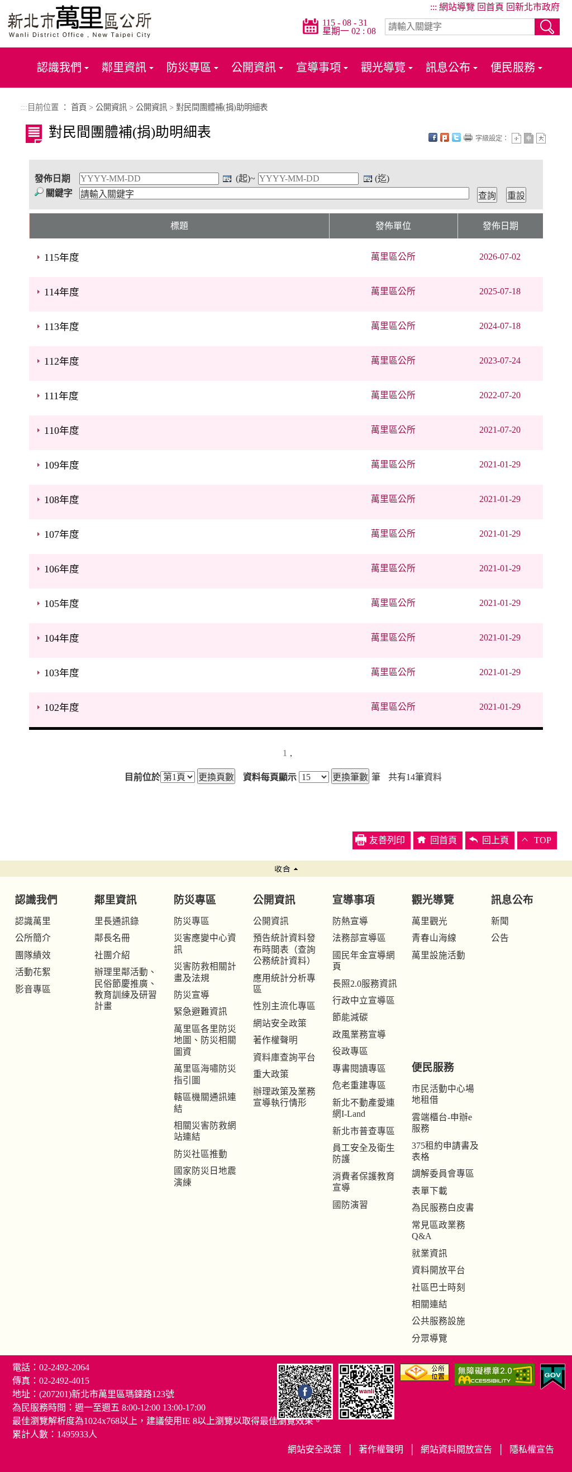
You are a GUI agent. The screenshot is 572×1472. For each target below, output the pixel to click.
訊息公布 (448, 67)
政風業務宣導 (359, 1034)
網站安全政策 (280, 1023)
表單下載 (429, 1191)
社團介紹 (112, 955)
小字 (516, 138)
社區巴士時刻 (438, 1287)
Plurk (444, 137)
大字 (541, 138)
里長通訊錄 (116, 921)
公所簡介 (33, 938)
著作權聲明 (275, 1040)
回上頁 (495, 840)
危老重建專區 (359, 1085)
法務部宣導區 (359, 938)
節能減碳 (350, 1017)
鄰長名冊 (112, 938)
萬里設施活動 (438, 955)
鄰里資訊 (124, 67)
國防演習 (350, 1205)
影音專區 (33, 989)
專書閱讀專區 (359, 1068)
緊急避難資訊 (200, 1011)
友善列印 (468, 137)
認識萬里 (33, 921)
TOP (542, 840)
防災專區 (188, 67)
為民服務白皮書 (443, 1207)
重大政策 (271, 1074)
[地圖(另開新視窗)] (424, 1371)
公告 (500, 938)
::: (433, 7)
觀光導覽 (383, 67)
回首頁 (490, 7)
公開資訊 (253, 67)
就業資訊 (429, 1253)
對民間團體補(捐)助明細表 (222, 107)
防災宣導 (191, 995)
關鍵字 (59, 193)
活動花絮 (33, 972)
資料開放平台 (438, 1270)
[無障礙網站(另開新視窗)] (495, 1373)
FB (432, 137)
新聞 (500, 921)
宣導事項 (318, 67)
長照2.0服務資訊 (364, 983)
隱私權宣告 (531, 1449)
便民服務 (512, 67)
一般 (528, 138)
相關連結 (429, 1304)
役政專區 (350, 1051)
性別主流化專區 (284, 1006)
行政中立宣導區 (363, 1000)
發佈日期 (52, 178)
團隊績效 (33, 955)
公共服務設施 (438, 1321)
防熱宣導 (350, 921)
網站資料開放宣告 (456, 1449)
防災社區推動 (200, 1154)
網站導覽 (457, 7)
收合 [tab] (286, 869)
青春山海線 (434, 938)
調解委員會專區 (443, 1173)
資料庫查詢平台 (284, 1057)
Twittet (456, 137)
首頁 (79, 107)
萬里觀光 (429, 921)
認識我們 (59, 67)
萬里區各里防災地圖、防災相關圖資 (205, 1040)
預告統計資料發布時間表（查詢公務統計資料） (284, 949)
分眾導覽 (429, 1338)
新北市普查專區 (363, 1131)
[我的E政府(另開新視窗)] (552, 1375)
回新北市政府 (533, 7)
